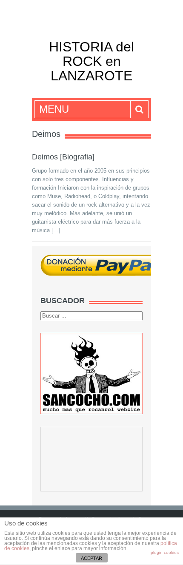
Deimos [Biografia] (63, 157)
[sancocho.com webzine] (91, 373)
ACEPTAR (91, 558)
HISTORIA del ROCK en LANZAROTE (91, 61)
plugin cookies (165, 552)
